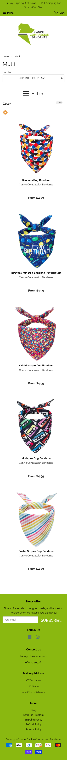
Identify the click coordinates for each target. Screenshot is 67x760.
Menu (10, 12)
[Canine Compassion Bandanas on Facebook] (30, 637)
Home (6, 56)
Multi (5, 112)
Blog (33, 710)
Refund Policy (33, 724)
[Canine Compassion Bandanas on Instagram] (38, 637)
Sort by (7, 72)
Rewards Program (33, 714)
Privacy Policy (33, 729)
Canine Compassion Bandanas (44, 739)
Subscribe (51, 620)
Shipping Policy (33, 719)
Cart (61, 12)
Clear (59, 103)
